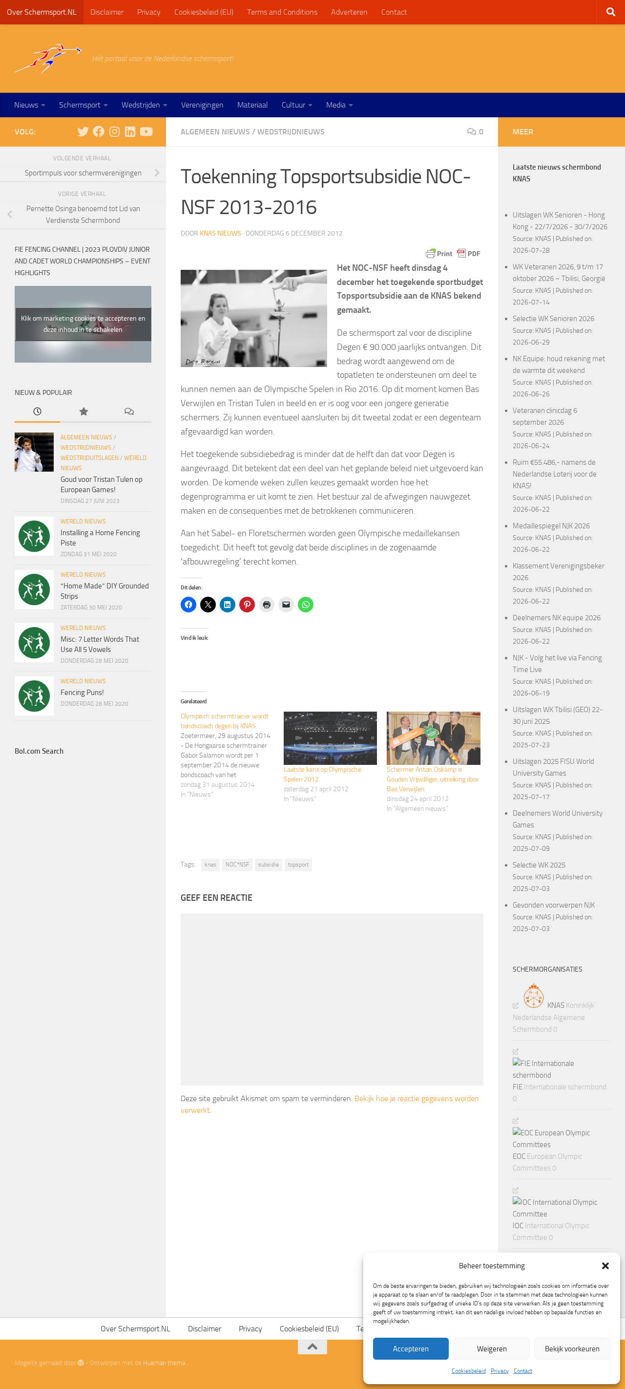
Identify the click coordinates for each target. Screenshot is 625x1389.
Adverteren (349, 12)
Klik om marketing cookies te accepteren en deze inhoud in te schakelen (83, 324)
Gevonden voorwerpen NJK (554, 905)
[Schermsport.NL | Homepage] (48, 58)
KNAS (543, 238)
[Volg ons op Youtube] (145, 131)
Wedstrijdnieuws (291, 131)
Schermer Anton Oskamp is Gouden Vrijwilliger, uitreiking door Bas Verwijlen (433, 779)
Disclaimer (107, 12)
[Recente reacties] (128, 412)
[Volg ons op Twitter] (83, 131)
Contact (523, 1370)
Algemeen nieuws (215, 131)
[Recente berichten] (37, 412)
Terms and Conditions (282, 12)
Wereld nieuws (83, 521)
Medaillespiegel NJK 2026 (551, 525)
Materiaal (252, 104)
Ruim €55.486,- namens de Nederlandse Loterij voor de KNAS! (555, 474)
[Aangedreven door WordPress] (81, 1363)
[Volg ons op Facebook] (98, 131)
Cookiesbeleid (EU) (203, 12)
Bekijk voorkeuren (572, 1349)
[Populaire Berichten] (82, 412)
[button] (605, 1266)
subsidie (268, 864)
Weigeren (492, 1349)
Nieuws (26, 104)
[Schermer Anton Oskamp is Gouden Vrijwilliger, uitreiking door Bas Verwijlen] (433, 738)
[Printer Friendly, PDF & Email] (453, 253)
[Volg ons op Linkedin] (130, 131)
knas (210, 864)
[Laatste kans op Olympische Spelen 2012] (330, 738)
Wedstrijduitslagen (90, 458)
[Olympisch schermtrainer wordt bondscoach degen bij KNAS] (232, 756)
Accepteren (411, 1349)
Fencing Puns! (82, 692)
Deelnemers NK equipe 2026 (557, 617)
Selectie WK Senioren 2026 (553, 318)
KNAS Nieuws (220, 233)
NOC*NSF (237, 864)
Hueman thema (164, 1363)
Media (336, 104)
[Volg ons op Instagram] (114, 131)
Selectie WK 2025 (539, 865)
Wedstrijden (141, 104)
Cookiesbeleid (469, 1370)
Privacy (500, 1370)
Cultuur (293, 104)
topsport (298, 864)
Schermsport (80, 104)
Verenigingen (202, 104)
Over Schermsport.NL (42, 12)
